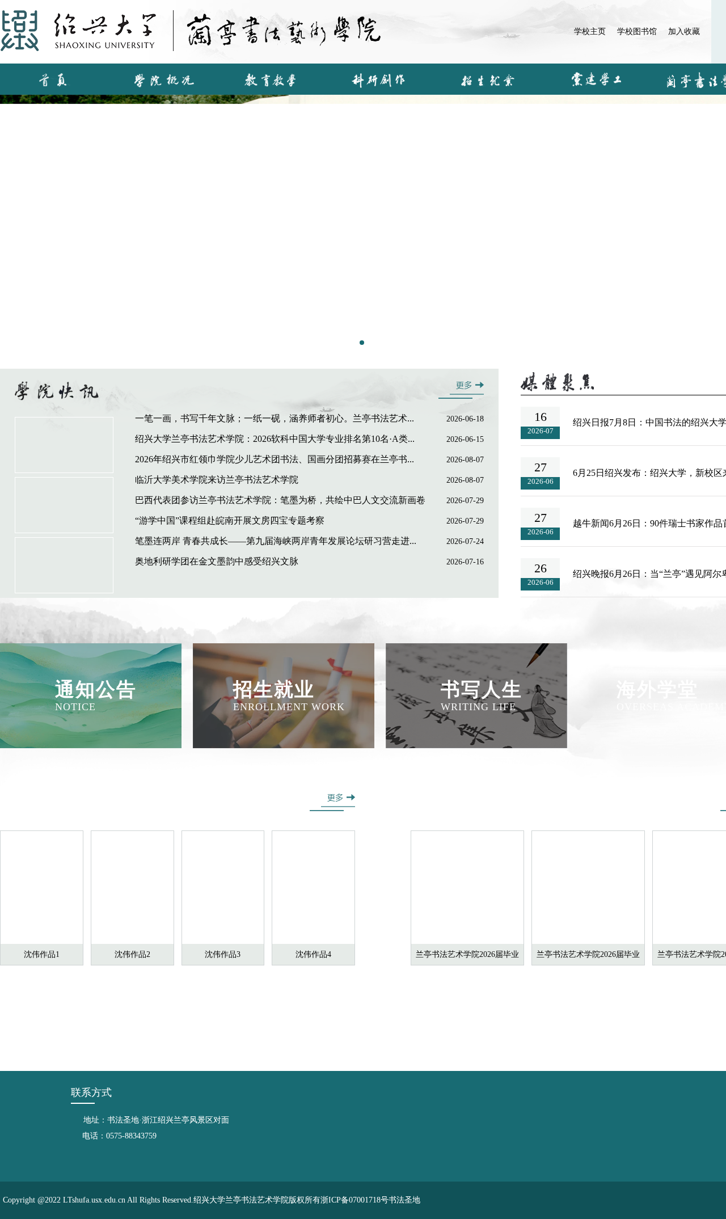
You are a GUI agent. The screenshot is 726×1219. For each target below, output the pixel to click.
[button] (362, 342)
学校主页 (590, 31)
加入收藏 (684, 31)
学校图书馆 (637, 31)
